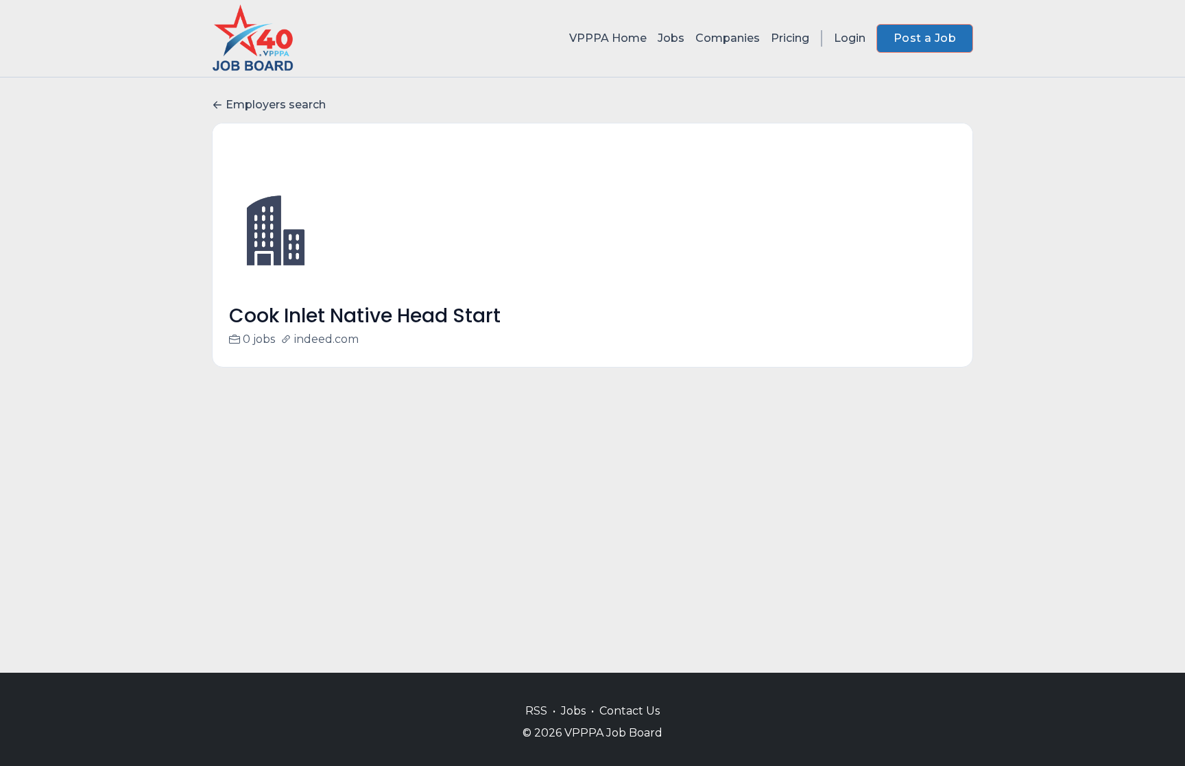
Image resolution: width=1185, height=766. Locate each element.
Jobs (671, 38)
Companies (727, 38)
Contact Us (629, 710)
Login (849, 38)
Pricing (790, 38)
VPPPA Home (608, 38)
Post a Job (925, 38)
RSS (536, 710)
